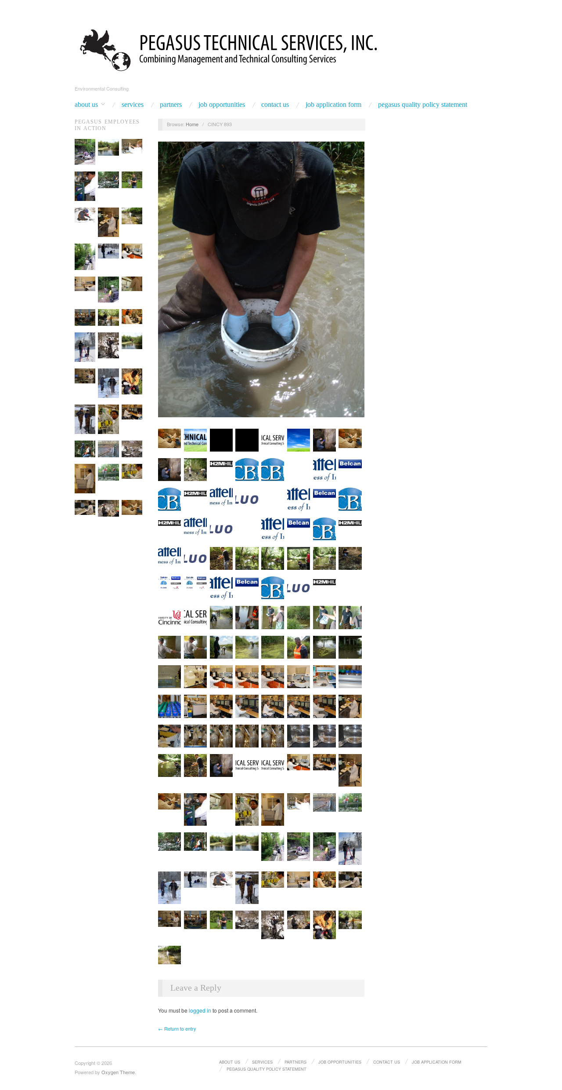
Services (133, 104)
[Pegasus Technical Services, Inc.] (281, 49)
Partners (171, 104)
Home (192, 124)
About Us (86, 104)
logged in (200, 1010)
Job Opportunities (221, 104)
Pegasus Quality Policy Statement (422, 104)
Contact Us (275, 104)
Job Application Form (333, 104)
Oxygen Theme (118, 1071)
